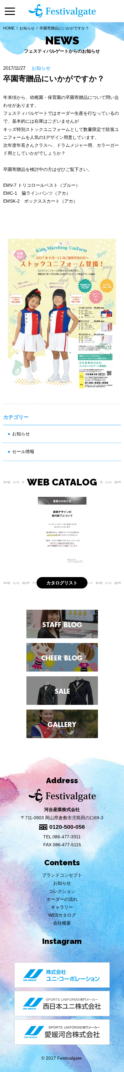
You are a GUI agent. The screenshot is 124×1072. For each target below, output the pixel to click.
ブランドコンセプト (62, 875)
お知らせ (27, 28)
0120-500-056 (67, 827)
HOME (9, 28)
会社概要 (62, 923)
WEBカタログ (62, 915)
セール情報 (23, 451)
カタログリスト (62, 582)
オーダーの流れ (62, 899)
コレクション (62, 891)
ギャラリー (62, 907)
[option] (62, 531)
